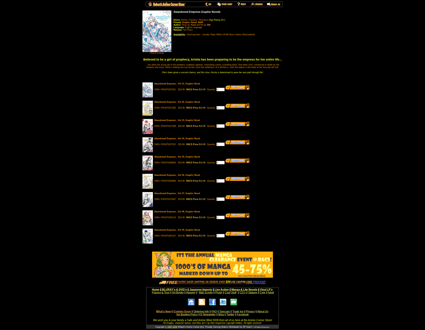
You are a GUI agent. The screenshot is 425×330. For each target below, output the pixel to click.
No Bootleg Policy (187, 314)
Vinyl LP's (266, 289)
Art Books (178, 292)
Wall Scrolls (206, 292)
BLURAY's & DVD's (174, 289)
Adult (271, 292)
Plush (218, 292)
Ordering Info (201, 311)
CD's (243, 292)
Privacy (250, 311)
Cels (262, 292)
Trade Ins (237, 311)
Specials (224, 311)
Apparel (190, 292)
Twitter (230, 314)
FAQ (214, 311)
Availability (179, 34)
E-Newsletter (208, 314)
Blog (221, 314)
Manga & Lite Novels (244, 289)
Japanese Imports (200, 289)
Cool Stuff (230, 292)
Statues (252, 292)
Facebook (243, 314)
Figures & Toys (161, 292)
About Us (262, 311)
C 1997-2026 (171, 327)
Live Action (222, 289)
